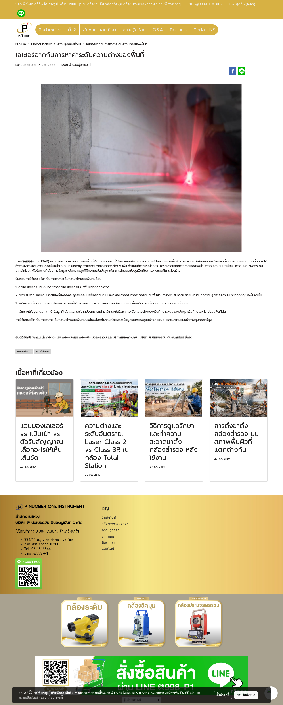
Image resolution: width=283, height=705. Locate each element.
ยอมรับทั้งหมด (246, 695)
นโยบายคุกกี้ (55, 697)
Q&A (158, 29)
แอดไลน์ (108, 549)
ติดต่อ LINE (204, 29)
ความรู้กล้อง (134, 29)
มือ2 (72, 29)
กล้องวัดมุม (70, 337)
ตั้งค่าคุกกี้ (222, 695)
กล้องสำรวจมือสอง (115, 524)
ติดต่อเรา (178, 29)
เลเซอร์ (27, 261)
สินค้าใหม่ (48, 29)
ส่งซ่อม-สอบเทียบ (99, 29)
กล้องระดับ (53, 337)
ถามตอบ (108, 536)
